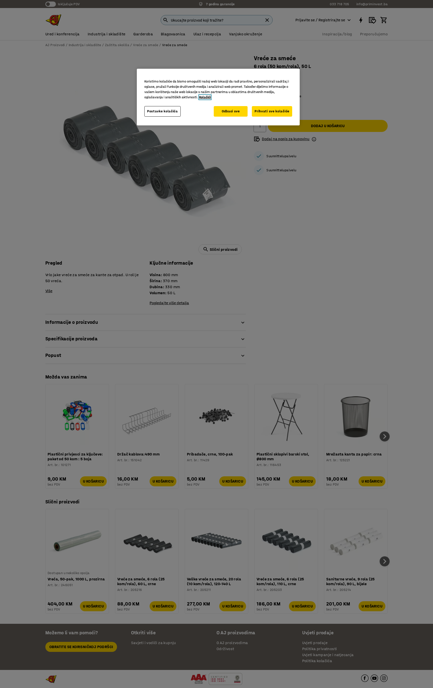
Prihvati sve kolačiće (272, 111)
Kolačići (205, 97)
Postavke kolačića (162, 111)
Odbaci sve (231, 111)
